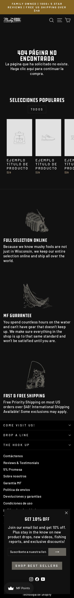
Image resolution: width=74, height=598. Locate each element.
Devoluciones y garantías (22, 496)
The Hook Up (16, 445)
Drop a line (16, 435)
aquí (30, 68)
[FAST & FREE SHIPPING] (37, 371)
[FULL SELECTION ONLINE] (37, 216)
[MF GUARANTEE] (37, 291)
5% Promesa (12, 469)
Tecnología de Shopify (37, 594)
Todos (37, 109)
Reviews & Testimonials (21, 463)
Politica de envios (16, 490)
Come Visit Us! (19, 425)
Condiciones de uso (17, 503)
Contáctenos (13, 456)
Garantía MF (12, 483)
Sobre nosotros (14, 476)
